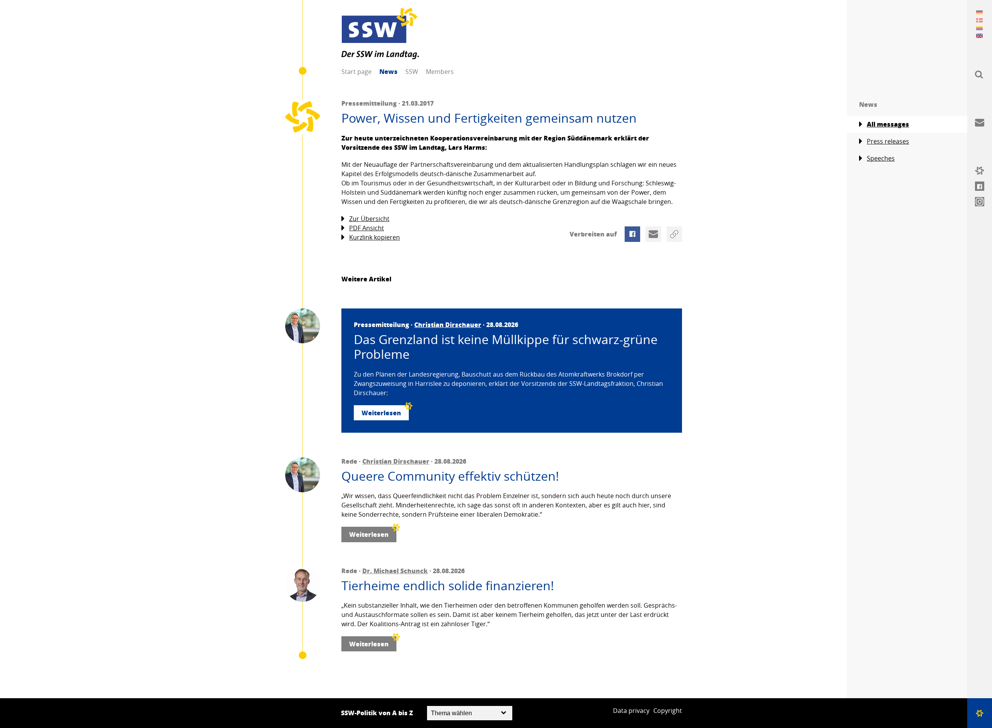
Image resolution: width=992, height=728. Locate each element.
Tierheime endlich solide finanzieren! (447, 585)
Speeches (881, 158)
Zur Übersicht (369, 218)
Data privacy (631, 710)
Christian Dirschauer (447, 324)
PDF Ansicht (366, 228)
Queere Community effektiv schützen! (450, 476)
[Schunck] (302, 584)
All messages (888, 124)
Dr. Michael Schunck (395, 570)
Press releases (888, 141)
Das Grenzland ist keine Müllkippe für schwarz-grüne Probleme (506, 347)
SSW (411, 71)
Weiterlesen (381, 412)
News (388, 71)
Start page (356, 71)
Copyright (667, 710)
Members (440, 71)
